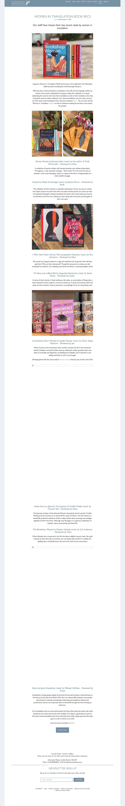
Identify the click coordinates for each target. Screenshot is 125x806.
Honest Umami (64, 359)
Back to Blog (62, 730)
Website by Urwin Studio (62, 790)
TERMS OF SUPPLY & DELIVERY (82, 788)
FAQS (45, 788)
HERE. (72, 723)
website (51, 103)
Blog (55, 19)
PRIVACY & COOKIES (54, 788)
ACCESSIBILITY (39, 788)
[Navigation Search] (112, 2)
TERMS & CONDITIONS (67, 788)
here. (75, 101)
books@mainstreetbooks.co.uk (73, 762)
